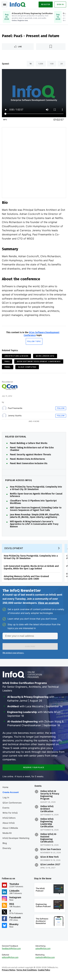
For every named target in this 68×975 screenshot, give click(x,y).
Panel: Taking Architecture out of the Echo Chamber (32, 448)
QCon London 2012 (45, 356)
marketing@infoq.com (45, 957)
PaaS (7, 361)
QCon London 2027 (50, 864)
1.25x (40, 64)
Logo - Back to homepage (18, 4)
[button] (30, 646)
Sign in (60, 4)
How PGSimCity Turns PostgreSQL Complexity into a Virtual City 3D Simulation (36, 488)
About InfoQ (9, 823)
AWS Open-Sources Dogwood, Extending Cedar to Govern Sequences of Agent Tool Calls (36, 509)
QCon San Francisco (50, 849)
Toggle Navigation (4, 4)
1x (30, 64)
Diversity (7, 848)
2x (61, 64)
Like (20, 46)
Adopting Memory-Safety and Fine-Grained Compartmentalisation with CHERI (26, 577)
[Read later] (51, 46)
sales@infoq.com (42, 948)
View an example (48, 602)
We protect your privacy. (13, 652)
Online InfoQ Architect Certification (46, 809)
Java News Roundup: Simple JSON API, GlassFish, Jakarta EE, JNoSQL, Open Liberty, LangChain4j (34, 515)
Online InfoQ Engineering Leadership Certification (46, 823)
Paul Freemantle (15, 408)
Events (6, 807)
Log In (6, 797)
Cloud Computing (27, 367)
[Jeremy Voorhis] (4, 415)
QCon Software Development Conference (39, 361)
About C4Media (10, 828)
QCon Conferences (12, 802)
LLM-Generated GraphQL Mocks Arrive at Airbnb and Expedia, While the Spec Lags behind (31, 567)
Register (45, 4)
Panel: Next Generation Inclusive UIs (28, 463)
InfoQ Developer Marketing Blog (16, 840)
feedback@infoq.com (11, 948)
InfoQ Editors (9, 818)
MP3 (5, 119)
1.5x (51, 64)
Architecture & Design (16, 356)
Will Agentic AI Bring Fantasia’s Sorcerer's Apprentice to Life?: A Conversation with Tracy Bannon (34, 524)
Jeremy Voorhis (15, 416)
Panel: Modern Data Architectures (27, 459)
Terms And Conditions (26, 970)
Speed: (5, 63)
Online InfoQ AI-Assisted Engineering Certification (48, 838)
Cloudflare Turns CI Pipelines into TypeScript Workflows (33, 502)
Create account (11, 792)
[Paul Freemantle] (4, 408)
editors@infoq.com (10, 957)
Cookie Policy (44, 970)
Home (5, 787)
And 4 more (34, 421)
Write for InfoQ (10, 812)
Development (13, 548)
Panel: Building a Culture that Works (28, 443)
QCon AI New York (49, 857)
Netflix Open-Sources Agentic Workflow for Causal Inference (36, 495)
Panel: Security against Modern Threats (30, 454)
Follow (61, 408)
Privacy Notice (8, 970)
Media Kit (7, 833)
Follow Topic (34, 341)
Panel (8, 367)
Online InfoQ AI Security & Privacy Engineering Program (49, 795)
